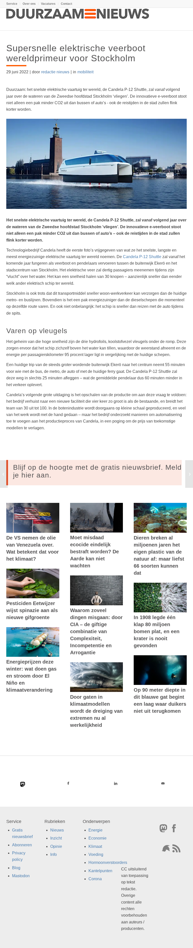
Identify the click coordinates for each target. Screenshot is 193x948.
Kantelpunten (100, 870)
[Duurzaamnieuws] (78, 19)
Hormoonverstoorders (107, 862)
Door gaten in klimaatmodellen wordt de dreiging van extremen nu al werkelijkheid (96, 711)
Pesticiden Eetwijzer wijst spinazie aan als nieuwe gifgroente (32, 610)
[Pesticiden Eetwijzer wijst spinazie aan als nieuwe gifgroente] (32, 583)
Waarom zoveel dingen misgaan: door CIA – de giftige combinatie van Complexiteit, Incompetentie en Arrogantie (96, 631)
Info (53, 854)
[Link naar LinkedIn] (115, 783)
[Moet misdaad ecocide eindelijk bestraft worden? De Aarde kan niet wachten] (96, 517)
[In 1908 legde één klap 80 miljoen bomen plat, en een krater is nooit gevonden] (160, 597)
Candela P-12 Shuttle (142, 257)
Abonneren (22, 845)
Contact (66, 4)
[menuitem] (13, 4)
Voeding (95, 854)
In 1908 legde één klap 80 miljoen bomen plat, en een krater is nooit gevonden (156, 631)
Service (11, 4)
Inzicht (56, 838)
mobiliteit (85, 72)
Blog (16, 867)
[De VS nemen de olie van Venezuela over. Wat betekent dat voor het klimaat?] (32, 518)
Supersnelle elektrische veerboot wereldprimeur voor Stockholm (76, 53)
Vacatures (48, 4)
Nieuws (57, 830)
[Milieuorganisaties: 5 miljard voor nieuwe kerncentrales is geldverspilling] (189, 474)
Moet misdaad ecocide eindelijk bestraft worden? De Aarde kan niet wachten (94, 551)
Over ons (29, 4)
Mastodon (21, 876)
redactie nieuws (55, 72)
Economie (97, 838)
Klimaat (95, 846)
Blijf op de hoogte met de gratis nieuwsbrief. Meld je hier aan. (97, 471)
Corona (95, 879)
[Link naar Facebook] (68, 783)
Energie (95, 830)
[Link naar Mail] (163, 783)
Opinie (56, 846)
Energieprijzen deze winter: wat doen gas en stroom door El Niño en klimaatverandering (31, 676)
